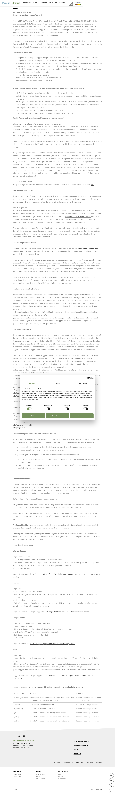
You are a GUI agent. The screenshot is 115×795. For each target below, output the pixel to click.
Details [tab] (57, 383)
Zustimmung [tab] (32, 383)
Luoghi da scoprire (40, 3)
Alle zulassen (82, 416)
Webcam (38, 776)
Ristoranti (61, 776)
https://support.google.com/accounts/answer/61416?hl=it (52, 644)
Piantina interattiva (41, 778)
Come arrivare (17, 774)
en (96, 789)
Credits (77, 762)
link (92, 185)
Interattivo (17, 772)
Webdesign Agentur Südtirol (15, 789)
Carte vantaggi (17, 776)
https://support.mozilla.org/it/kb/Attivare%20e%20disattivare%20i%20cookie (61, 612)
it (93, 789)
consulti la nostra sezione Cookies (78, 217)
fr (101, 789)
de (91, 789)
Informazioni (63, 772)
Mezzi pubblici (62, 778)
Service (38, 772)
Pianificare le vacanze (57, 3)
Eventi (60, 774)
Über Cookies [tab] (83, 383)
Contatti (77, 749)
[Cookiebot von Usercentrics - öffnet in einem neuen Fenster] (86, 378)
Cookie (72, 762)
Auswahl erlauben (57, 416)
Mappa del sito (89, 762)
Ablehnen (33, 416)
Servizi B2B (77, 754)
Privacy (82, 762)
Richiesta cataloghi (41, 774)
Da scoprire (27, 3)
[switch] (48, 408)
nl (99, 789)
